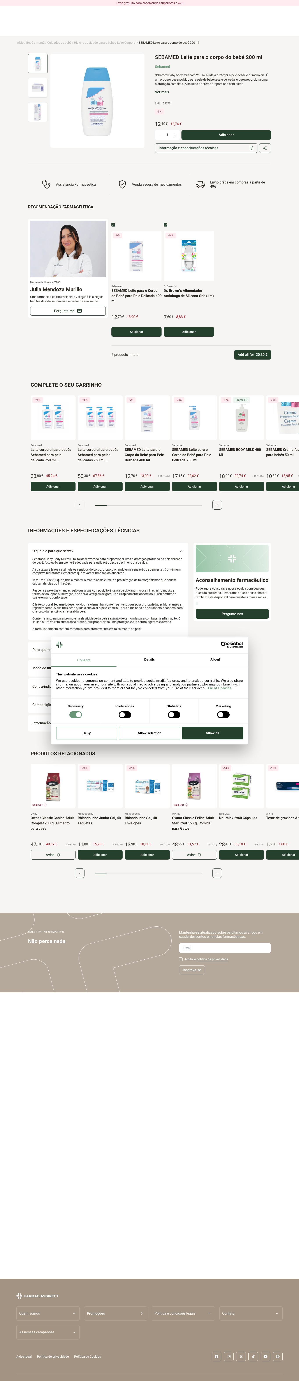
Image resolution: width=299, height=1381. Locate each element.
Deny (86, 733)
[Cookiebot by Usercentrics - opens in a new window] (224, 645)
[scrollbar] (148, 505)
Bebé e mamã (35, 42)
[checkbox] (113, 225)
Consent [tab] (83, 660)
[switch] (125, 714)
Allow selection (150, 733)
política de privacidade (212, 959)
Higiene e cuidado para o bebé (94, 42)
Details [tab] (149, 659)
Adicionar (136, 332)
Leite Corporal (126, 42)
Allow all (212, 733)
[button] (115, 1313)
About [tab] (215, 659)
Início (20, 42)
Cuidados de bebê (59, 42)
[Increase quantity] (175, 135)
